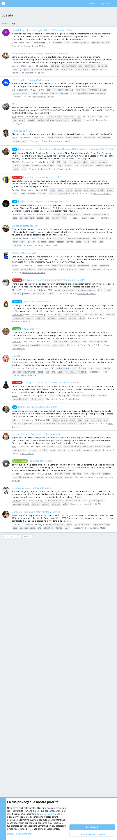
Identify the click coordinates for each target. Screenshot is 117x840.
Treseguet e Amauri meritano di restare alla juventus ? (47, 382)
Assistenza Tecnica (102, 193)
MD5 (14, 104)
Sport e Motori (38, 46)
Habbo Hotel (51, 245)
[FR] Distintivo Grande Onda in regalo (32, 80)
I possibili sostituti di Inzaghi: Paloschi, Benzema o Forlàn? (43, 30)
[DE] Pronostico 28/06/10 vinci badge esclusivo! (41, 201)
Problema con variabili (33, 460)
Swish (15, 42)
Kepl (14, 446)
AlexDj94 (16, 162)
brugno (15, 265)
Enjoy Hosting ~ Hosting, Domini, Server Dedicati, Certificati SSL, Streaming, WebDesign (63, 149)
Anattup (16, 190)
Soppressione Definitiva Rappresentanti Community (40, 53)
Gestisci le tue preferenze (20, 834)
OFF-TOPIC (95, 504)
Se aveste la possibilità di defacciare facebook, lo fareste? (49, 279)
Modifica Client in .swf (24, 253)
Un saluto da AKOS (22, 130)
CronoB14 (16, 214)
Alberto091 (17, 290)
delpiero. (16, 420)
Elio (13, 90)
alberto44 (16, 341)
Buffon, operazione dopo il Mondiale (35, 406)
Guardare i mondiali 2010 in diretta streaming (36, 511)
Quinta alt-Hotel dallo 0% (25, 225)
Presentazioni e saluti (59, 141)
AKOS (14, 137)
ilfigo (14, 116)
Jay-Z (14, 395)
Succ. (26, 536)
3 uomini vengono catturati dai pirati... (32, 488)
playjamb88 (17, 314)
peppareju (16, 238)
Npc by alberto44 (27, 328)
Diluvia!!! (16, 355)
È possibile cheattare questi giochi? (37, 177)
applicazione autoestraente (32, 301)
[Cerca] (113, 3)
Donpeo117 (17, 474)
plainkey (16, 500)
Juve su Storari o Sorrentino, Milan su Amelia (36, 434)
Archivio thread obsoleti (33, 272)
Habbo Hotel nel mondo (43, 96)
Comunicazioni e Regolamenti (33, 72)
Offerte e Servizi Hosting (60, 169)
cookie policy (48, 814)
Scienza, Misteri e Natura (24, 375)
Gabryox (16, 524)
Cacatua (16, 66)
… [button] (15, 536)
